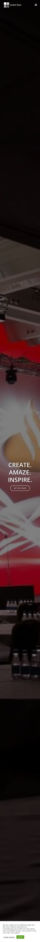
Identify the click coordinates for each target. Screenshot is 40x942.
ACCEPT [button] (20, 937)
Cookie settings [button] (9, 937)
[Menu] (36, 5)
